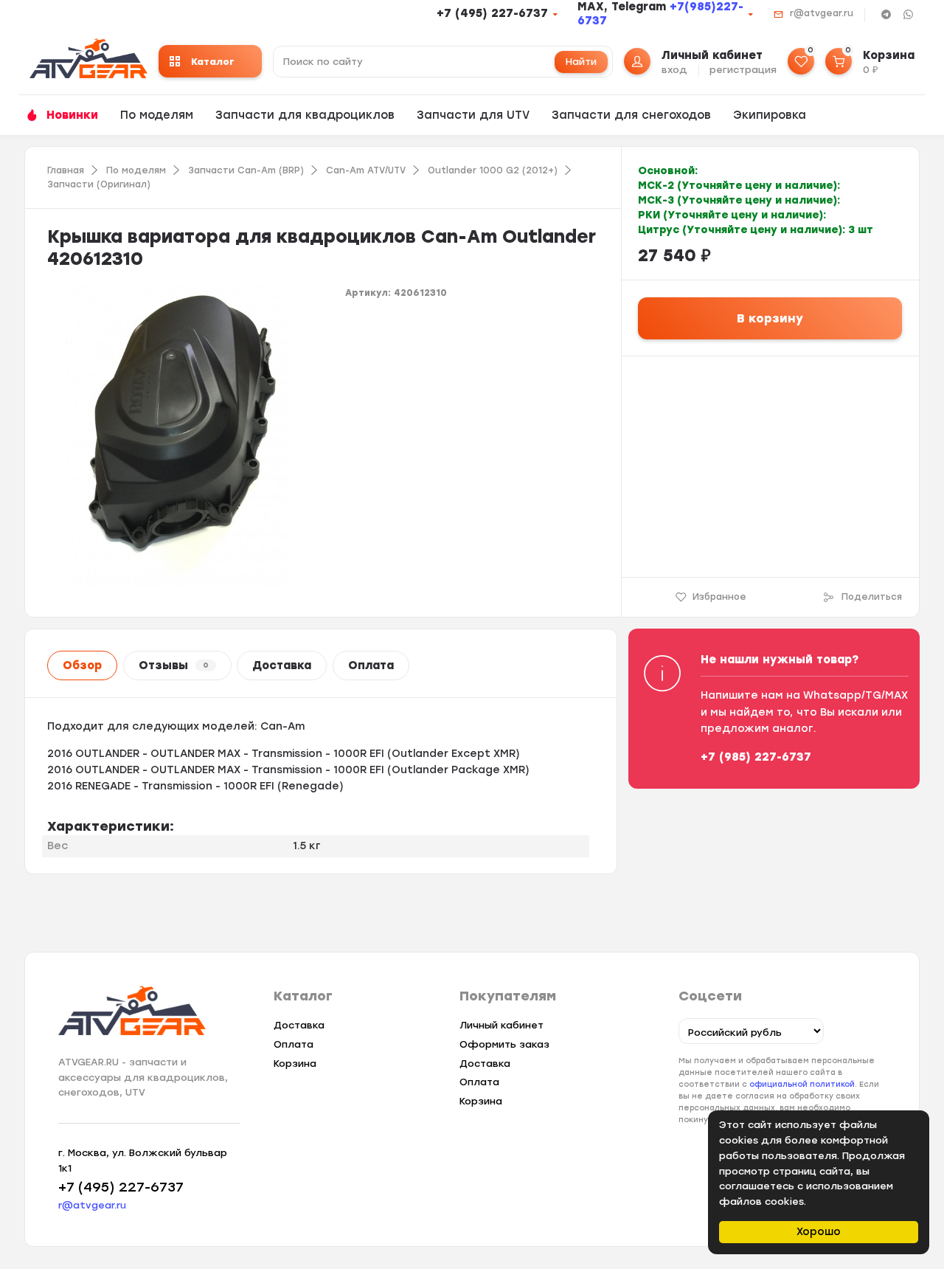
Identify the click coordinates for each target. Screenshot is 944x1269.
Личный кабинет (501, 1025)
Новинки (72, 115)
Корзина (295, 1063)
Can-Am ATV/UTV (366, 170)
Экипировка (769, 115)
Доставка (281, 665)
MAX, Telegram (623, 6)
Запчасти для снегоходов (631, 115)
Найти (581, 61)
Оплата (371, 665)
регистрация (743, 69)
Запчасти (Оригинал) (98, 184)
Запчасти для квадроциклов (305, 115)
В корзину (770, 318)
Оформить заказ (504, 1044)
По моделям (156, 115)
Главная (65, 170)
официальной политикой (802, 1084)
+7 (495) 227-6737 (492, 13)
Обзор (82, 665)
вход (674, 69)
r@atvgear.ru (821, 13)
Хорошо (818, 1231)
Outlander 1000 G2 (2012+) (493, 170)
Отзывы (174, 665)
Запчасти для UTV (473, 115)
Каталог (213, 61)
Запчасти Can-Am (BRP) (246, 170)
